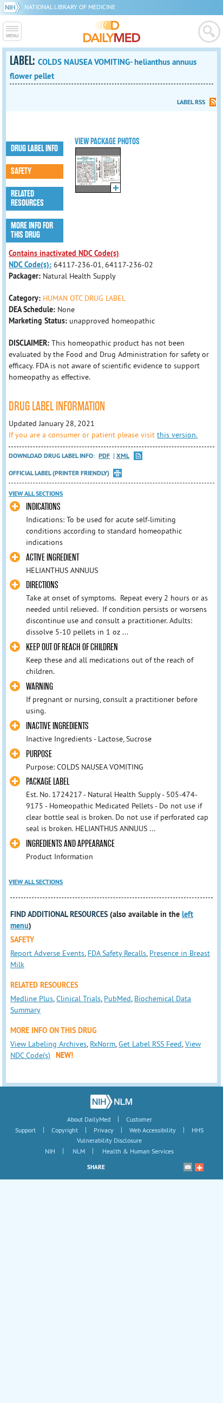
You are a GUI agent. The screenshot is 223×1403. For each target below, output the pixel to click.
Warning (39, 686)
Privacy (104, 1130)
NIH (50, 1151)
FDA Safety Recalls (117, 953)
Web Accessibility (152, 1130)
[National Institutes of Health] (13, 7)
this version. (177, 435)
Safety (21, 171)
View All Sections (36, 493)
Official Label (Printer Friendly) (59, 473)
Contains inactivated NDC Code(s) (64, 253)
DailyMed (111, 31)
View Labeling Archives (48, 1044)
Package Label (47, 781)
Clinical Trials (78, 998)
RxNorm (102, 1044)
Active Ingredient (52, 557)
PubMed (117, 998)
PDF (104, 456)
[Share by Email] (187, 1167)
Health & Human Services (138, 1151)
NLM (79, 1151)
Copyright (64, 1130)
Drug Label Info (34, 148)
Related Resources (27, 198)
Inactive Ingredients (57, 726)
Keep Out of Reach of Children (72, 647)
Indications (43, 506)
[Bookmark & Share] (199, 1167)
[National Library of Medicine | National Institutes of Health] (111, 1102)
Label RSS (191, 102)
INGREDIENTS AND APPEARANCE (70, 843)
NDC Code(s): (30, 264)
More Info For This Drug (32, 230)
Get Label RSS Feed (150, 1044)
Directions (42, 585)
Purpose (39, 754)
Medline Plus (31, 998)
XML (122, 456)
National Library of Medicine (69, 7)
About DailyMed (88, 1119)
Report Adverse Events (47, 953)
